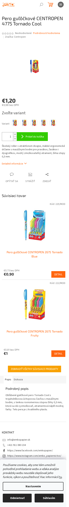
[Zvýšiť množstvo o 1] (15, 134)
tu (60, 477)
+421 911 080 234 (16, 445)
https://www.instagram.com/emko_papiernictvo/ (34, 456)
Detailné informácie (12, 164)
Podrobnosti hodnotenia (46, 33)
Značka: (15, 37)
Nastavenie (33, 486)
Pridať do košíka (35, 136)
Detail (58, 274)
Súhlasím (49, 498)
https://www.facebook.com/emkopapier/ (30, 450)
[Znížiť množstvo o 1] (15, 139)
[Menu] (60, 4)
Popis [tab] (8, 379)
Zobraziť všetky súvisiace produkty (34, 368)
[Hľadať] (41, 4)
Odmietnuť (17, 498)
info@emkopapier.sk (18, 440)
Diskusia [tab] (18, 379)
